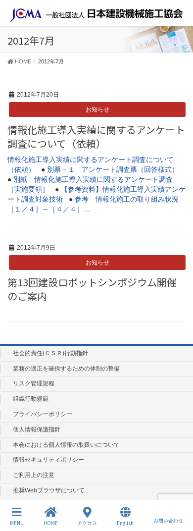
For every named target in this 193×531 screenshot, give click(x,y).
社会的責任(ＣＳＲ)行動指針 (50, 353)
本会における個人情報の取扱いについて (66, 444)
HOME (51, 522)
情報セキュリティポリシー (48, 459)
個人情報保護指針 (36, 429)
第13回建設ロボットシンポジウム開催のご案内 (92, 289)
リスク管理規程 (33, 383)
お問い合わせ (168, 520)
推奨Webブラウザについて (49, 490)
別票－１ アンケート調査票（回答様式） (113, 169)
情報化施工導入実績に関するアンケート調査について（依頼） (96, 136)
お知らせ (97, 109)
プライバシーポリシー (42, 414)
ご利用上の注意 (33, 475)
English (125, 522)
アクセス (87, 522)
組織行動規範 (30, 398)
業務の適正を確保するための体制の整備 (66, 368)
